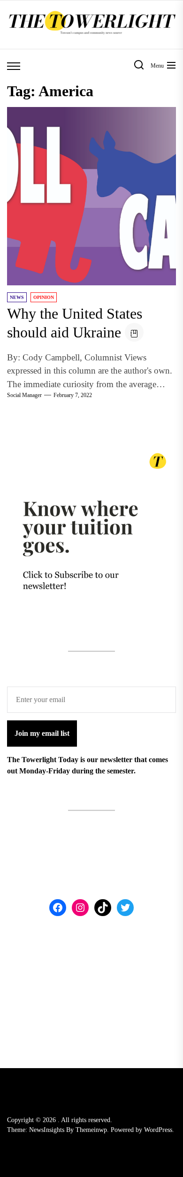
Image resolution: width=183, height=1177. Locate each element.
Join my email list (42, 733)
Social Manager (24, 395)
